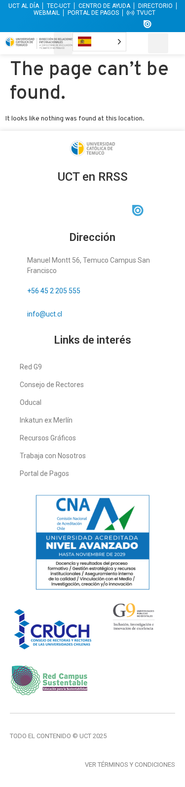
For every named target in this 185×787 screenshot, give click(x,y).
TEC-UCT (59, 5)
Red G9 (31, 367)
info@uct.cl (44, 314)
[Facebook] (38, 24)
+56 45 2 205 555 (53, 291)
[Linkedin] (93, 24)
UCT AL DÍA (23, 5)
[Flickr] (129, 24)
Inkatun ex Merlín (46, 420)
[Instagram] (74, 24)
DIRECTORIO (155, 5)
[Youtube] (111, 24)
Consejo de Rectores (52, 385)
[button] (63, 43)
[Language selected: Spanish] (99, 41)
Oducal (30, 402)
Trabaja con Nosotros (53, 456)
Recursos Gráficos (48, 438)
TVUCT (146, 12)
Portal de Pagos (44, 473)
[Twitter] (56, 24)
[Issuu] (147, 24)
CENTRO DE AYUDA (104, 5)
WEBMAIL (47, 12)
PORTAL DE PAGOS (93, 12)
